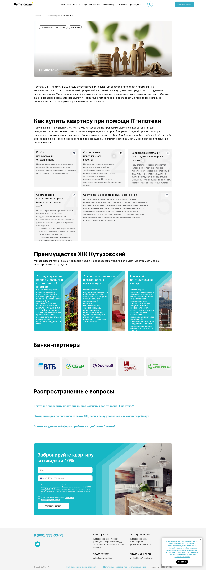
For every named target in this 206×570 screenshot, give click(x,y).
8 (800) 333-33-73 (48, 535)
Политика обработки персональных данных (124, 567)
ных (46, 487)
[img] (161, 566)
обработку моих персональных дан (64, 486)
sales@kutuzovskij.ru (102, 558)
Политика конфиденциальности (81, 567)
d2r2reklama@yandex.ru (141, 558)
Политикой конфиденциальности (57, 498)
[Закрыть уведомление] (200, 539)
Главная (37, 15)
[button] (184, 4)
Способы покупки (52, 15)
